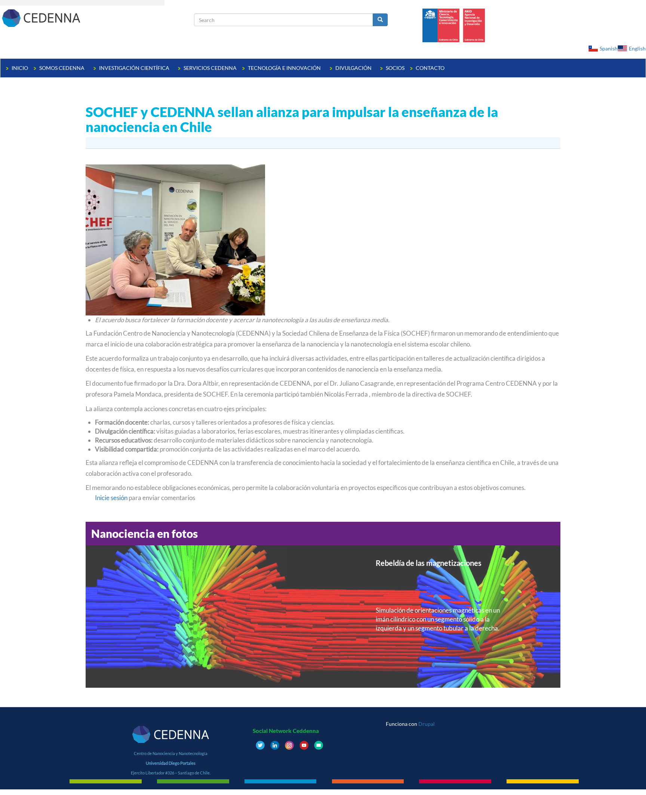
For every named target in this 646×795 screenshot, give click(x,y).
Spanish (609, 48)
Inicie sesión (111, 498)
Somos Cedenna (62, 68)
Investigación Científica (134, 68)
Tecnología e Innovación (285, 68)
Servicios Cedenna (210, 68)
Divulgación (354, 68)
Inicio (20, 68)
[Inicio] (97, 18)
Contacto (430, 68)
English (637, 48)
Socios (395, 68)
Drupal (426, 724)
